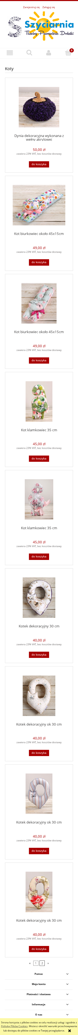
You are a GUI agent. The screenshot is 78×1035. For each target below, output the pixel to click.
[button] (10, 52)
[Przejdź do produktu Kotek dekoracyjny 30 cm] (39, 597)
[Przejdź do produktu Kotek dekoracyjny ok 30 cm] (39, 696)
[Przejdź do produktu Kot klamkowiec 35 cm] (39, 401)
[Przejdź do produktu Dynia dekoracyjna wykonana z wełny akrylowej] (39, 107)
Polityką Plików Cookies (14, 1026)
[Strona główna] (39, 26)
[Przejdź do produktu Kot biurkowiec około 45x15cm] (39, 205)
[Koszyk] (68, 52)
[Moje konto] (49, 52)
